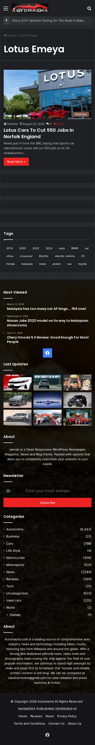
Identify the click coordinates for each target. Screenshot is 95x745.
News (10, 572)
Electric (44, 256)
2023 (49, 248)
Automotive (14, 529)
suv (69, 264)
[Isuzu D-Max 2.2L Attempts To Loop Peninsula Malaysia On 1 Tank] (47, 418)
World (10, 607)
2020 (22, 248)
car (87, 248)
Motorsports (15, 565)
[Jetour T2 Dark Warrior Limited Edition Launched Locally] (77, 400)
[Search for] (89, 10)
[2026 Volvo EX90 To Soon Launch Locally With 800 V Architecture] (17, 418)
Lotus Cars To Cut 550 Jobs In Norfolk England (39, 133)
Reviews (12, 579)
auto (62, 248)
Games (15, 615)
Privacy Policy (67, 716)
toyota (82, 264)
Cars (9, 543)
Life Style (13, 550)
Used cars (13, 600)
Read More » (16, 161)
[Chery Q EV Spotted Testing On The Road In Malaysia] (47, 382)
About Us (74, 723)
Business (12, 536)
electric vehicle (65, 256)
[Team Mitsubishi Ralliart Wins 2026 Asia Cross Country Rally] (77, 418)
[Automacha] (30, 8)
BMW (74, 248)
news (42, 264)
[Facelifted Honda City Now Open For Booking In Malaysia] (17, 382)
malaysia (27, 264)
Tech (10, 586)
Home (11, 35)
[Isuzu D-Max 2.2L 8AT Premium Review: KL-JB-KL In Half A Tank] (17, 400)
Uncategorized (17, 593)
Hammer (12, 124)
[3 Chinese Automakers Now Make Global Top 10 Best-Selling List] (47, 400)
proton (57, 264)
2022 (36, 248)
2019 (9, 248)
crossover (26, 256)
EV (83, 256)
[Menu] (5, 10)
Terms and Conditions (29, 723)
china (9, 256)
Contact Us (56, 723)
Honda (10, 264)
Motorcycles (15, 558)
